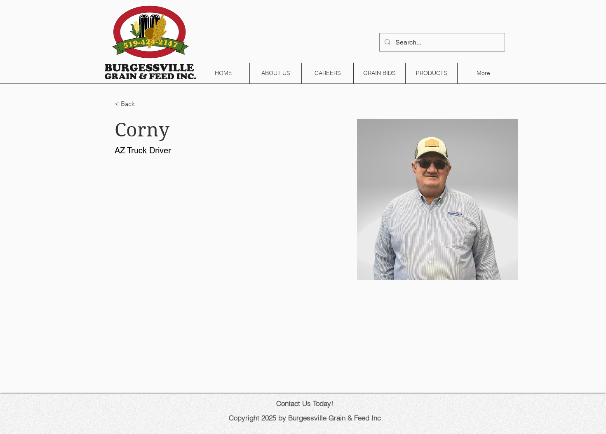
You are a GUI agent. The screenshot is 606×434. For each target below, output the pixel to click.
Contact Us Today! (305, 403)
